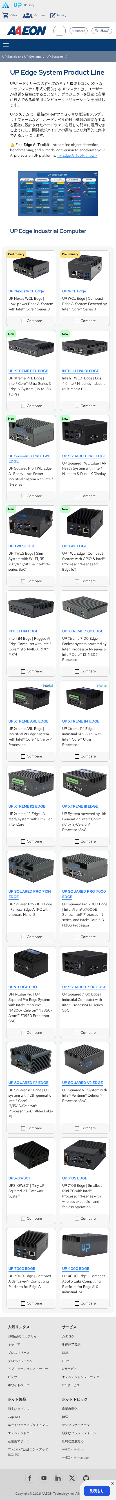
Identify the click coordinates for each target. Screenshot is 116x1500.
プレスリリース (19, 1353)
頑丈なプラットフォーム (79, 1433)
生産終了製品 (71, 1344)
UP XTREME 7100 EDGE (82, 631)
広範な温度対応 (73, 1441)
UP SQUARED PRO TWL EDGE (29, 459)
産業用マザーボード (22, 1441)
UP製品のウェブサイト (24, 1336)
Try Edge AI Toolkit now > (77, 155)
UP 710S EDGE (74, 1178)
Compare (78, 31)
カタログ (68, 1336)
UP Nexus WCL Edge (26, 291)
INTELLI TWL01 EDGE (80, 370)
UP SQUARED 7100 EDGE (84, 987)
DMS (65, 1353)
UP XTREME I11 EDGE (80, 806)
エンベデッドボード (22, 1433)
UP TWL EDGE (74, 546)
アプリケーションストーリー (28, 1369)
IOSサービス (71, 1385)
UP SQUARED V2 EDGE (82, 1082)
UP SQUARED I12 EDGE (28, 1082)
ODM (65, 1361)
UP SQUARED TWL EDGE (84, 456)
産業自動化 (69, 1409)
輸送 (65, 1417)
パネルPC (14, 1417)
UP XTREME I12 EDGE (26, 806)
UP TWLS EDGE (21, 546)
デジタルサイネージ (76, 1425)
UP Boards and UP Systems (21, 57)
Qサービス (69, 1369)
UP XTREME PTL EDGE (28, 370)
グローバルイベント (22, 1361)
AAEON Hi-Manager (76, 1457)
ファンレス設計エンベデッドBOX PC (28, 1452)
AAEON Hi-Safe (73, 1449)
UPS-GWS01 (19, 1178)
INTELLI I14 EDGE (23, 631)
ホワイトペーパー (20, 1385)
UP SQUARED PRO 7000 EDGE (84, 894)
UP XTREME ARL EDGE (28, 721)
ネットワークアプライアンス (28, 1425)
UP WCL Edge (74, 291)
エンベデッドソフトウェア (80, 1377)
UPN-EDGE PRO (22, 987)
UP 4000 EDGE (75, 1268)
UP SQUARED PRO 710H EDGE (29, 894)
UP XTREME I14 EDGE (80, 721)
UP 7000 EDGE (21, 1268)
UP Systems (54, 57)
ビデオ (12, 1377)
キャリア (14, 1344)
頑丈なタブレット (20, 1409)
